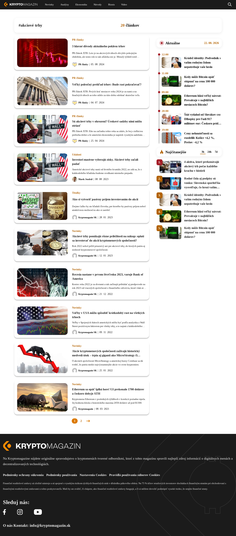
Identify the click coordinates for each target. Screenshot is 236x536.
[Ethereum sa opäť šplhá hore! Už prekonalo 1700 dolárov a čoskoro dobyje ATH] (42, 397)
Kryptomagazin (85, 409)
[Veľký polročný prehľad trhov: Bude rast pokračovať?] (42, 91)
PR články (78, 40)
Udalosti (76, 154)
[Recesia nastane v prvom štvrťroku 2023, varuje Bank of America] (42, 282)
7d (216, 151)
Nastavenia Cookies (93, 475)
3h (203, 151)
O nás (8, 525)
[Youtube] (38, 512)
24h (209, 151)
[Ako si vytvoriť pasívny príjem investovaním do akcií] (42, 206)
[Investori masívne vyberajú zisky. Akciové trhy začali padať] (42, 167)
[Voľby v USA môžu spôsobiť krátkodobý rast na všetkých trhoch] (42, 320)
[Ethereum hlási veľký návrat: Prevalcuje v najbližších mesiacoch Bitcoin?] (171, 101)
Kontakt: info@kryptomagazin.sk (41, 525)
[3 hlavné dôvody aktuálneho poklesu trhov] (42, 53)
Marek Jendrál (85, 179)
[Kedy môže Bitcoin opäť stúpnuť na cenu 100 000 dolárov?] (171, 82)
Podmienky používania (61, 475)
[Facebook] (4, 512)
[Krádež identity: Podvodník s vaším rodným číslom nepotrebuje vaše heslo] (171, 63)
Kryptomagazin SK (87, 217)
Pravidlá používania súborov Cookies (134, 475)
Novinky (76, 231)
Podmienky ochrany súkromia (23, 475)
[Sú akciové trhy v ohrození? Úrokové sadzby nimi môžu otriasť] (42, 129)
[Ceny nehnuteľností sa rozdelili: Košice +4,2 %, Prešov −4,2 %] (171, 138)
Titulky (76, 193)
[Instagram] (20, 512)
